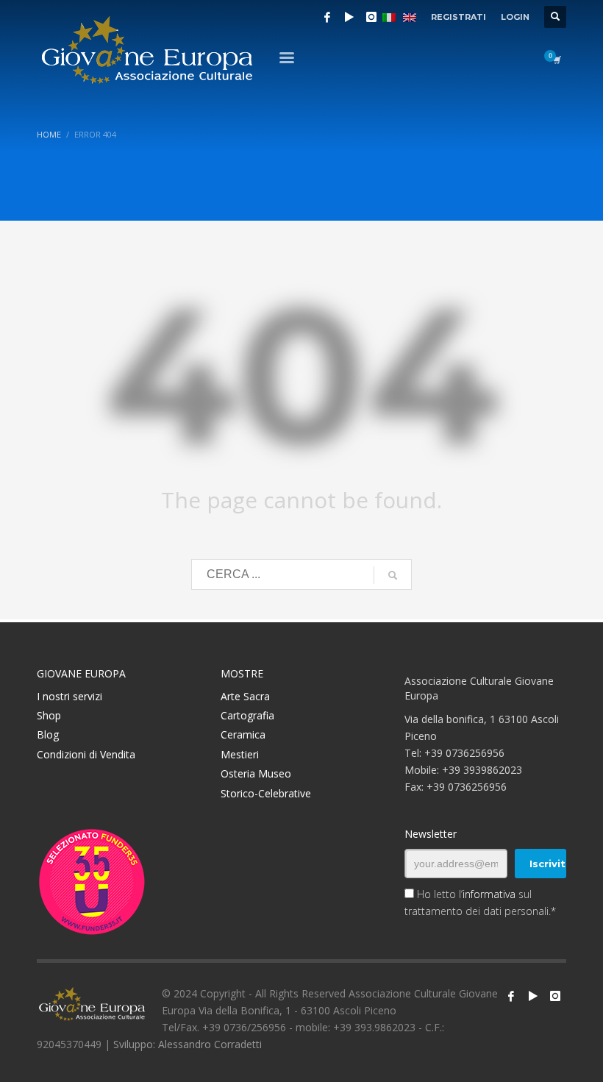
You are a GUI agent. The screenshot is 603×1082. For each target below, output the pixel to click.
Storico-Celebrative (266, 793)
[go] (393, 575)
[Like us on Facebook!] (511, 996)
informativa (489, 894)
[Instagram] (371, 17)
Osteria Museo (256, 773)
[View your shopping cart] (556, 59)
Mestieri (240, 754)
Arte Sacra (245, 696)
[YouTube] (349, 17)
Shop (49, 715)
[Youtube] (533, 996)
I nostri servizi (69, 696)
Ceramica (243, 734)
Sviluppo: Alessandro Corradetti (187, 1044)
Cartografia (247, 715)
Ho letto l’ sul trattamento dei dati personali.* (480, 902)
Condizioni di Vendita (86, 754)
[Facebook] (327, 17)
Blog (48, 734)
